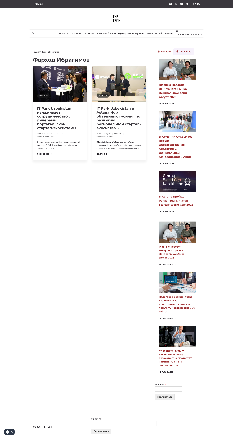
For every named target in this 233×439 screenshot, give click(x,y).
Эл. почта (160, 384)
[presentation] (60, 84)
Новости (63, 33)
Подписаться (164, 397)
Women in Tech (154, 33)
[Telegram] (176, 3)
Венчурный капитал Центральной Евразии (120, 33)
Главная (36, 52)
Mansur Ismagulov (44, 133)
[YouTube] (181, 3)
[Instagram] (170, 3)
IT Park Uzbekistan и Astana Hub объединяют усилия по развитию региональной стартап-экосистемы (119, 118)
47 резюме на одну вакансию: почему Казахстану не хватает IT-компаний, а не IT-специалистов (175, 358)
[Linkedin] (187, 3)
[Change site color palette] (9, 432)
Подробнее (44, 154)
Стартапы (89, 33)
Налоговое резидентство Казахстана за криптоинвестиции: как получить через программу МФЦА (177, 304)
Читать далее (167, 264)
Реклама (39, 3)
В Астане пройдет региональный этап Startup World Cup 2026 (176, 200)
